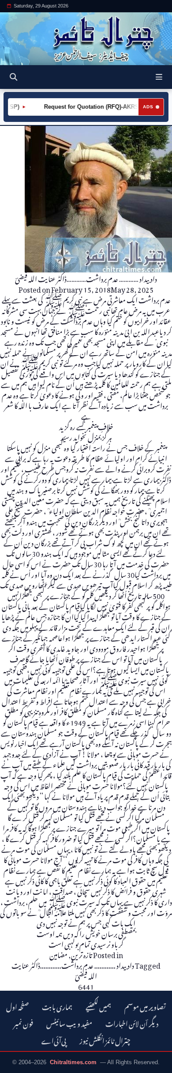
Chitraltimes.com (73, 1062)
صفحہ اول (17, 1006)
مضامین (58, 954)
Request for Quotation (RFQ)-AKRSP (87, 106)
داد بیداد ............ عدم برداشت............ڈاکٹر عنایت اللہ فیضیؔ (72, 969)
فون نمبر (23, 1022)
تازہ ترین (81, 954)
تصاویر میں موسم (145, 1006)
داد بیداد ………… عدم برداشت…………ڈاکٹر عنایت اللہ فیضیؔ (86, 278)
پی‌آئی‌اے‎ (53, 1040)
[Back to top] (15, 1064)
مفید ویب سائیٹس (69, 1022)
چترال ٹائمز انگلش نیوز (105, 1040)
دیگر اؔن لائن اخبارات (131, 1022)
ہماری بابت (57, 1006)
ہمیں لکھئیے (98, 1006)
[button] (159, 77)
